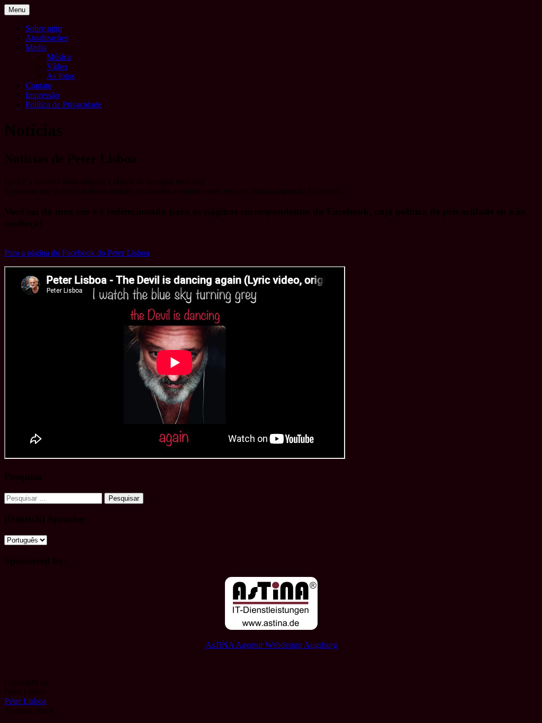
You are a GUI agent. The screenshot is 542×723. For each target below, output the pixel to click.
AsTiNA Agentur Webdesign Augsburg (271, 644)
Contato (38, 85)
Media (36, 47)
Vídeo (57, 66)
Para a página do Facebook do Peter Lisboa (76, 252)
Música (59, 56)
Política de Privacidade (63, 104)
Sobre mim (43, 28)
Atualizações (46, 37)
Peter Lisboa (25, 701)
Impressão (42, 95)
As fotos (61, 75)
